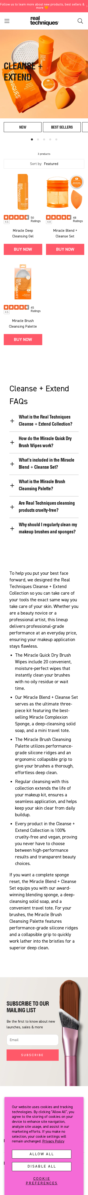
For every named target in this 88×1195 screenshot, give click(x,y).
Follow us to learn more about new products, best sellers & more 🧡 (42, 6)
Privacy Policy (53, 1141)
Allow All (42, 1154)
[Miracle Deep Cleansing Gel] (23, 191)
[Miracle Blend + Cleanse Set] (65, 191)
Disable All (41, 1166)
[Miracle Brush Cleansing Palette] (23, 282)
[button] (14, 21)
